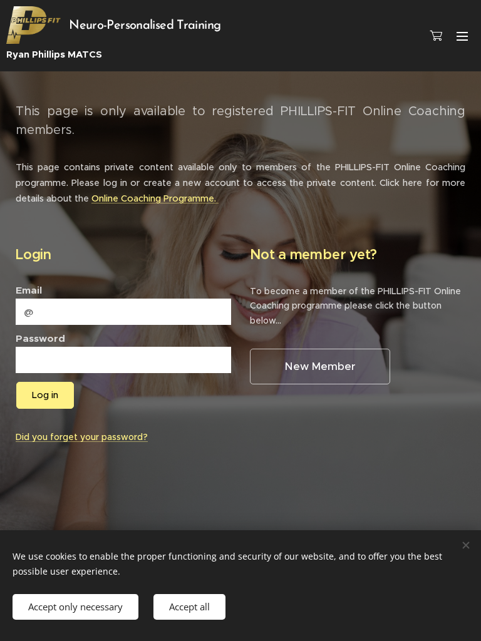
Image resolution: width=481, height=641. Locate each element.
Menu (462, 35)
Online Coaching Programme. (155, 198)
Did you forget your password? (82, 437)
